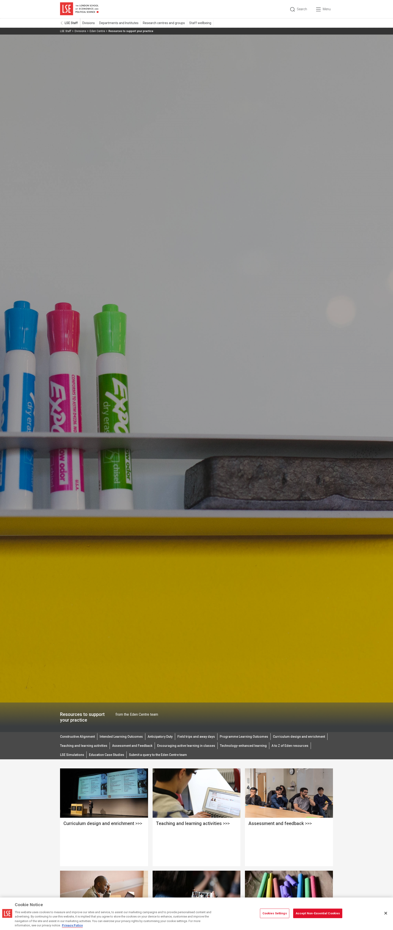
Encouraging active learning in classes (186, 746)
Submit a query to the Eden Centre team (158, 755)
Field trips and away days (196, 736)
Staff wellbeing (200, 23)
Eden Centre (97, 31)
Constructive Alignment (77, 736)
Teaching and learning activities (83, 746)
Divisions (88, 23)
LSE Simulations (72, 755)
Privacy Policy (72, 925)
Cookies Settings (274, 913)
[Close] (386, 913)
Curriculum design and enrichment (299, 736)
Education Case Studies (106, 755)
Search (302, 9)
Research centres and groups (164, 23)
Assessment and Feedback (132, 746)
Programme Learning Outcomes (244, 736)
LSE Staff (71, 23)
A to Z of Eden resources (290, 746)
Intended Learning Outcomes (121, 736)
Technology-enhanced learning (243, 746)
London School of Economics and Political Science (79, 9)
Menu (327, 9)
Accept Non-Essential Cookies (318, 913)
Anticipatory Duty (160, 736)
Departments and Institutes (119, 23)
